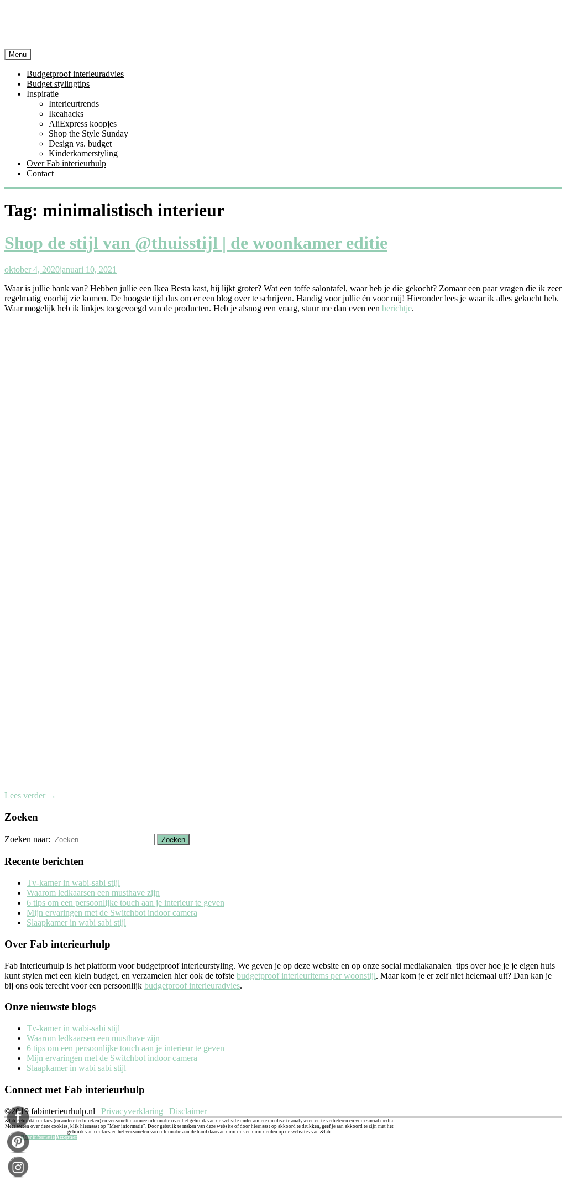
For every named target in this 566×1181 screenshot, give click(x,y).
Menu (18, 54)
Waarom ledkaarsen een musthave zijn (93, 892)
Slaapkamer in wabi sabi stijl (76, 922)
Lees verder (30, 795)
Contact (40, 173)
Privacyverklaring (132, 1111)
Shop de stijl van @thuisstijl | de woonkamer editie (195, 243)
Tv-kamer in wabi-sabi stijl (73, 882)
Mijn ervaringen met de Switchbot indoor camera (112, 912)
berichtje (397, 308)
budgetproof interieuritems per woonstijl (306, 975)
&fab (283, 26)
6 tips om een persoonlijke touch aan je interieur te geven (125, 902)
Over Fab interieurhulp (66, 163)
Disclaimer (188, 1111)
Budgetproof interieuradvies (75, 74)
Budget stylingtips (58, 83)
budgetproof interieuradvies (192, 985)
